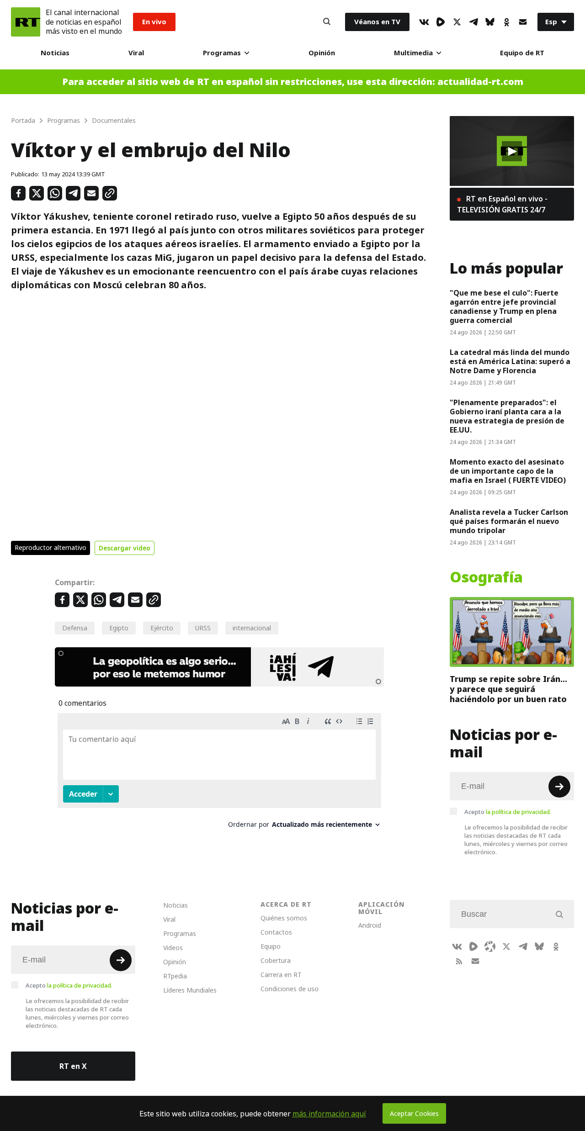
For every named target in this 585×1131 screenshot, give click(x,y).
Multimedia (413, 53)
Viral (136, 53)
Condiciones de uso (290, 989)
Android (369, 925)
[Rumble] (440, 22)
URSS (203, 628)
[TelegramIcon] (473, 22)
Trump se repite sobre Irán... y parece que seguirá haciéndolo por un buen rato (508, 689)
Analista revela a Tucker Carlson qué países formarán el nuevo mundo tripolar (509, 521)
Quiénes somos (284, 918)
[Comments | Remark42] (219, 774)
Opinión (321, 53)
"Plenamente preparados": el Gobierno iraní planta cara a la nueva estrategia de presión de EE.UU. (507, 416)
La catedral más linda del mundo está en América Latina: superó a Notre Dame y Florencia (510, 361)
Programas (222, 53)
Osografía (486, 577)
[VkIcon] (424, 22)
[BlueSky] (490, 22)
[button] (512, 151)
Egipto (118, 628)
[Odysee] (490, 946)
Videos (173, 947)
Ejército (161, 628)
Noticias (55, 53)
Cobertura (276, 960)
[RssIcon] (459, 961)
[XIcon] (457, 22)
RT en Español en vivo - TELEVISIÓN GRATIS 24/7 (502, 204)
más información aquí (329, 1113)
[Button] (327, 22)
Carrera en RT (281, 974)
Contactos (276, 932)
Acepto (507, 812)
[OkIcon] (506, 22)
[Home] (25, 22)
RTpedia (175, 976)
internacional (252, 628)
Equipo (271, 946)
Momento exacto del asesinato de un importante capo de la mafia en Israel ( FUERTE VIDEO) (508, 471)
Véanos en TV (377, 21)
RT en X (73, 1066)
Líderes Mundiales (190, 990)
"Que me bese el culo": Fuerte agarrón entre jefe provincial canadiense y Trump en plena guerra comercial (504, 306)
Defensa (74, 628)
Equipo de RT (522, 53)
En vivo (154, 21)
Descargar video (124, 548)
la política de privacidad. (518, 811)
